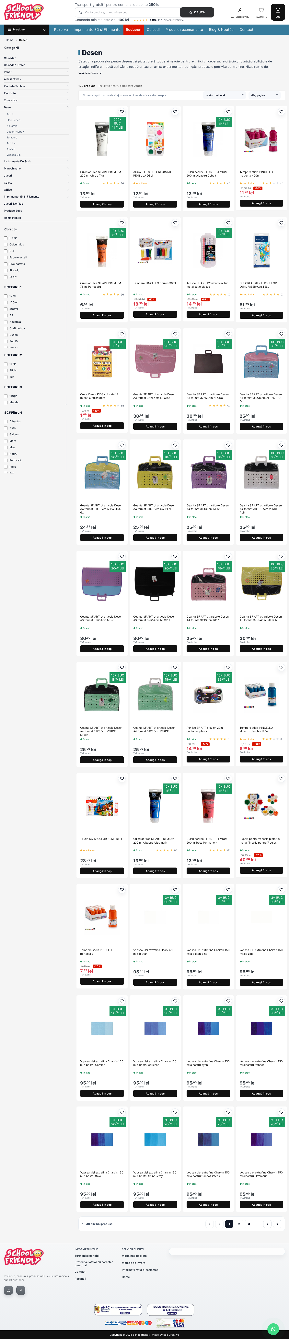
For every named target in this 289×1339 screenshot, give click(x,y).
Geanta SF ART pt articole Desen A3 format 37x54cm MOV (101, 618)
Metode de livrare (133, 1262)
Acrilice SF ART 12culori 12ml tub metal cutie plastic (207, 284)
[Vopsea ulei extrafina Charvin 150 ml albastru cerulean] (155, 1028)
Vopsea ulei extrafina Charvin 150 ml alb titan (154, 951)
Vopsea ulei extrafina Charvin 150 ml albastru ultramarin (261, 1174)
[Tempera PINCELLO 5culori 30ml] (155, 250)
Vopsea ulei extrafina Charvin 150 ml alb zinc (261, 951)
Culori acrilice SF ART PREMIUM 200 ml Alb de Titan (100, 173)
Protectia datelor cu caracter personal (94, 1263)
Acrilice (11, 143)
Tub (11, 376)
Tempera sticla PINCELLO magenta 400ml (256, 173)
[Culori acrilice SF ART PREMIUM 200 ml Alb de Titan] (102, 139)
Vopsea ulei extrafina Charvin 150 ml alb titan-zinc (208, 951)
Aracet (11, 149)
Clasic (13, 238)
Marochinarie (12, 168)
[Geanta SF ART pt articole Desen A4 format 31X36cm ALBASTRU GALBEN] (261, 361)
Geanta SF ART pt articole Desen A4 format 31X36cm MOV (208, 507)
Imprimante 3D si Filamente (97, 29)
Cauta (199, 12)
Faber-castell (18, 257)
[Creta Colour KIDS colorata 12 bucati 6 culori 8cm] (102, 361)
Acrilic (10, 114)
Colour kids (16, 244)
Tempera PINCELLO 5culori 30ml (154, 283)
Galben (13, 434)
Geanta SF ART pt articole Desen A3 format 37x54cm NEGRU (154, 396)
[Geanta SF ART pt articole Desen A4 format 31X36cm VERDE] (155, 694)
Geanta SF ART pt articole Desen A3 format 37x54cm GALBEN (261, 618)
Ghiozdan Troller (14, 65)
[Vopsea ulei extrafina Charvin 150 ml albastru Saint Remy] (155, 1139)
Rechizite (10, 93)
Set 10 (13, 341)
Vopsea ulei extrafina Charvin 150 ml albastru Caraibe (101, 1063)
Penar (7, 72)
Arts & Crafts (12, 79)
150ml (13, 302)
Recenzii (80, 1278)
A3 (11, 315)
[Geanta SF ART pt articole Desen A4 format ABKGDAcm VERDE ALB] (261, 472)
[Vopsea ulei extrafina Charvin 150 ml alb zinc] (261, 917)
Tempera (12, 137)
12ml (12, 295)
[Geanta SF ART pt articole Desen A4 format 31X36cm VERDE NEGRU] (102, 694)
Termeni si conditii (87, 1255)
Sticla (13, 370)
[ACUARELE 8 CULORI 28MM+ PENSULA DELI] (155, 139)
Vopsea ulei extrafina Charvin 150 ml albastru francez (261, 1063)
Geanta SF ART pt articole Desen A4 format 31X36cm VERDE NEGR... (101, 731)
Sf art (13, 276)
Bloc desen (13, 120)
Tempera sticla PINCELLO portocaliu (96, 951)
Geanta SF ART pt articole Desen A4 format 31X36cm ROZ (208, 618)
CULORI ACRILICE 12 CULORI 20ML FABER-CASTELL (259, 284)
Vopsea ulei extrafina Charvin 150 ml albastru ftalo (101, 1174)
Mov (12, 447)
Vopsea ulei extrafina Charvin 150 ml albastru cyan (208, 1063)
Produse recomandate (184, 29)
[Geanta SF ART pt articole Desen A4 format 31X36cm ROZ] (208, 583)
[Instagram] (8, 1290)
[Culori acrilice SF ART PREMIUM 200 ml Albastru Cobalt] (208, 139)
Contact (246, 29)
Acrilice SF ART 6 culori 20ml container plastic (205, 729)
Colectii (153, 29)
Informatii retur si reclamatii (140, 1269)
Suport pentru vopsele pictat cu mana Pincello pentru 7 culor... (260, 840)
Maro (12, 440)
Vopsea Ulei (14, 154)
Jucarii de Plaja (14, 203)
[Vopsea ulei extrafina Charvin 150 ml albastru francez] (261, 1028)
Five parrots (17, 263)
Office (8, 189)
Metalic (14, 402)
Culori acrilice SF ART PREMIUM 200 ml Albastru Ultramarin (153, 840)
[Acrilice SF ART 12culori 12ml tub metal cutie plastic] (208, 250)
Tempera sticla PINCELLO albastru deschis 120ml (256, 729)
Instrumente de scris (17, 161)
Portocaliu (15, 460)
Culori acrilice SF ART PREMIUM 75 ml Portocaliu (100, 284)
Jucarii (8, 175)
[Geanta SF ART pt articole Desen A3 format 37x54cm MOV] (102, 583)
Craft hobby (17, 328)
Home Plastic (12, 217)
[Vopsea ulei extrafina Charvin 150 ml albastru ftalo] (102, 1139)
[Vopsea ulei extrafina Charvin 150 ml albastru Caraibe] (102, 1028)
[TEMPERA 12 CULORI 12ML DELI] (102, 806)
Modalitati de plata (134, 1255)
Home (9, 40)
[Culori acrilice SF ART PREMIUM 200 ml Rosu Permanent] (208, 806)
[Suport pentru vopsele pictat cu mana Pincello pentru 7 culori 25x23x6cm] (261, 806)
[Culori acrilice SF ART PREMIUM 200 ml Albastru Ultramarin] (155, 806)
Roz (11, 473)
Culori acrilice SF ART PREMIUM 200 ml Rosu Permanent (207, 840)
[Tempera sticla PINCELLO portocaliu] (102, 917)
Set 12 (13, 347)
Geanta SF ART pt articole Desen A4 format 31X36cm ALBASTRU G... (261, 398)
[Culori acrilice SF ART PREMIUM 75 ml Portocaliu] (102, 250)
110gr (13, 395)
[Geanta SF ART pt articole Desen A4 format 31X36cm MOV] (208, 472)
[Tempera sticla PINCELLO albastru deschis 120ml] (261, 694)
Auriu (12, 427)
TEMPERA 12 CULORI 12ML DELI (101, 838)
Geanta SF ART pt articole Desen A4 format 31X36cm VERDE (154, 729)
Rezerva (61, 29)
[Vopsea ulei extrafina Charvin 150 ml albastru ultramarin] (261, 1139)
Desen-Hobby (15, 131)
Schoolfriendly (141, 1334)
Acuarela (15, 321)
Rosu (12, 466)
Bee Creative (171, 1334)
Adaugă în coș (102, 204)
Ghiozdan (10, 58)
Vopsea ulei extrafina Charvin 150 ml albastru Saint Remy (154, 1174)
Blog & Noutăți (221, 29)
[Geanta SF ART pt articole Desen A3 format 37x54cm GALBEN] (261, 583)
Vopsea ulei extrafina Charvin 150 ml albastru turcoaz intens (208, 1174)
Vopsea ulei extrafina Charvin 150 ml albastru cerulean (154, 1063)
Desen (8, 107)
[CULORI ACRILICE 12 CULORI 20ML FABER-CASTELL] (261, 250)
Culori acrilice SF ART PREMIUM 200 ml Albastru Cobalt (207, 173)
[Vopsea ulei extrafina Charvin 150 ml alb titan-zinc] (208, 917)
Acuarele (12, 125)
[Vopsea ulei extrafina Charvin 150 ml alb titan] (155, 917)
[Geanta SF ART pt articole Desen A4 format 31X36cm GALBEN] (155, 472)
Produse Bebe (13, 210)
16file (12, 363)
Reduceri (134, 29)
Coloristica (10, 100)
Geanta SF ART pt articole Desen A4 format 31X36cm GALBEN (154, 507)
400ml (13, 308)
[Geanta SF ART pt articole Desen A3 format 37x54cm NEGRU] (155, 361)
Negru (13, 453)
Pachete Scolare (14, 86)
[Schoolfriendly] (24, 1257)
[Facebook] (20, 1290)
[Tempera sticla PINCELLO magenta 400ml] (261, 139)
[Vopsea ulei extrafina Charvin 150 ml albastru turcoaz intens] (208, 1139)
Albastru (14, 421)
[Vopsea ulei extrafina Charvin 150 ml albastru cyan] (208, 1028)
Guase (13, 334)
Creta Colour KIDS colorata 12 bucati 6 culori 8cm (99, 396)
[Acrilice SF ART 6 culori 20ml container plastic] (208, 694)
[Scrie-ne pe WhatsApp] (273, 1329)
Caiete (8, 182)
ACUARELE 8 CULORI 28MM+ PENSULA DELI (152, 173)
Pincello (14, 270)
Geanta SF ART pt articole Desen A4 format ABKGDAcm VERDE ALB (261, 509)
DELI (12, 251)
